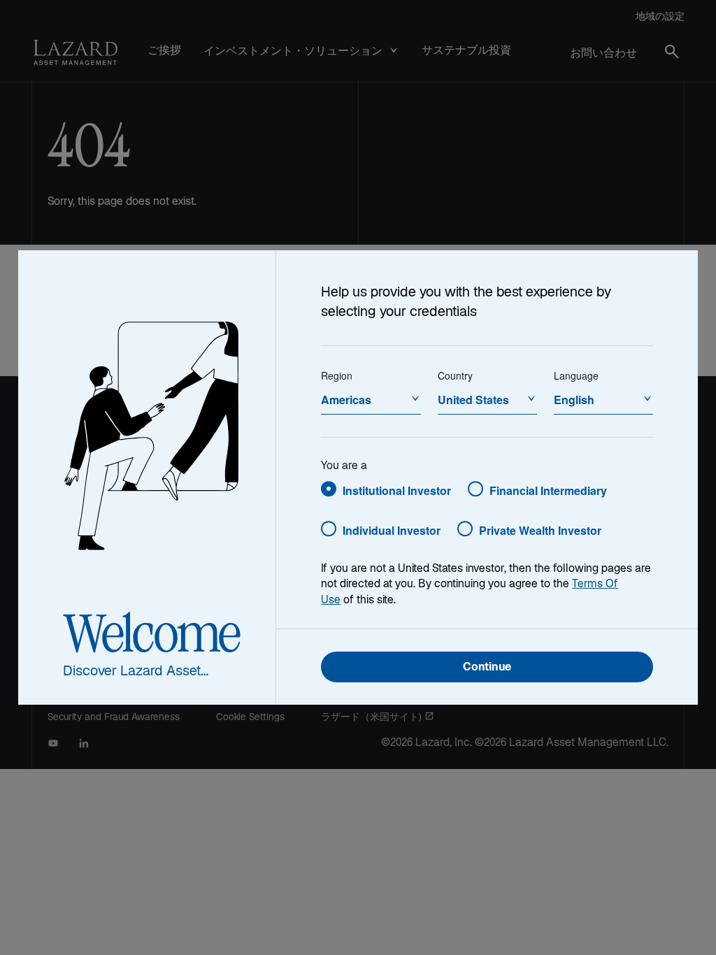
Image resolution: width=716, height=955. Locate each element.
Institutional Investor (397, 490)
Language (576, 375)
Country (455, 375)
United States (473, 400)
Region (336, 375)
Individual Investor (392, 530)
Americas (346, 400)
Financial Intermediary (548, 490)
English (574, 400)
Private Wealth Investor (540, 530)
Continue (487, 668)
